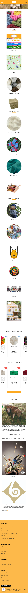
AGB (2, 528)
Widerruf (3, 535)
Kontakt (4, 549)
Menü (2, 2)
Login (3, 561)
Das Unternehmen (5, 573)
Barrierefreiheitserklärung (6, 530)
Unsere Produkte (4, 575)
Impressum (4, 546)
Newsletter (4, 553)
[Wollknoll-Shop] (14, 2)
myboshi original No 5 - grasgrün (14, 378)
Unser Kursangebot (5, 577)
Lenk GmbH (16, 590)
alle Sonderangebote (14, 392)
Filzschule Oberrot (5, 580)
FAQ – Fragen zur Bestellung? (7, 526)
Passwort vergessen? (6, 564)
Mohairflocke (14, 346)
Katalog (4, 551)
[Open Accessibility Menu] (4, 589)
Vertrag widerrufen (6, 585)
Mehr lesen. (12, 432)
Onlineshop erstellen (6, 589)
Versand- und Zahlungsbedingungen (9, 533)
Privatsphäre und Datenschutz (7, 538)
